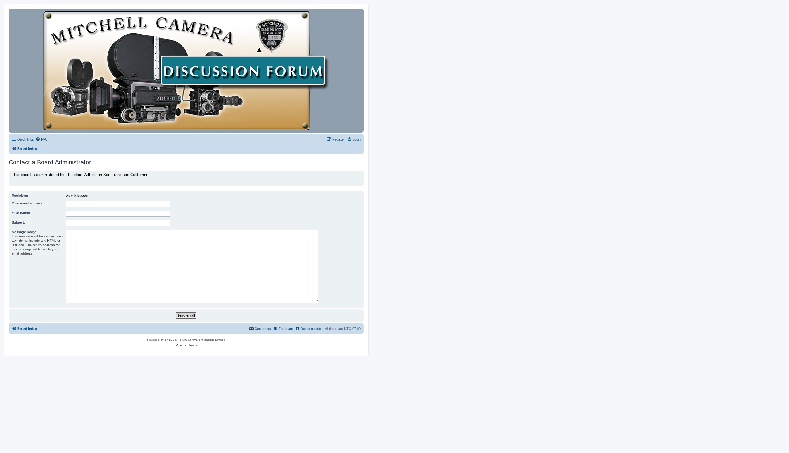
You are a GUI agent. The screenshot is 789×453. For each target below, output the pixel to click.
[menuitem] (41, 139)
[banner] (186, 71)
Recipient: (20, 195)
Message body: (24, 232)
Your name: (21, 213)
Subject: (18, 222)
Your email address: (28, 203)
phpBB (170, 339)
